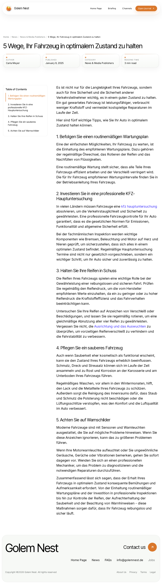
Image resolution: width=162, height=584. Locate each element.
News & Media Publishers (32, 37)
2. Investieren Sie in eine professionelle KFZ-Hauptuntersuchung (20, 107)
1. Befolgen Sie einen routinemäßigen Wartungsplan (26, 97)
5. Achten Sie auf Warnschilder (23, 130)
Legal (153, 572)
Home (6, 37)
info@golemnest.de (130, 560)
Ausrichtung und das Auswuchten (120, 326)
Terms (143, 572)
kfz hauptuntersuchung (139, 206)
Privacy (133, 572)
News (14, 37)
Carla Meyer (13, 63)
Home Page (79, 560)
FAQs (108, 560)
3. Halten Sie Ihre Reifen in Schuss (25, 116)
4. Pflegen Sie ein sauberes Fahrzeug (22, 123)
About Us (121, 572)
